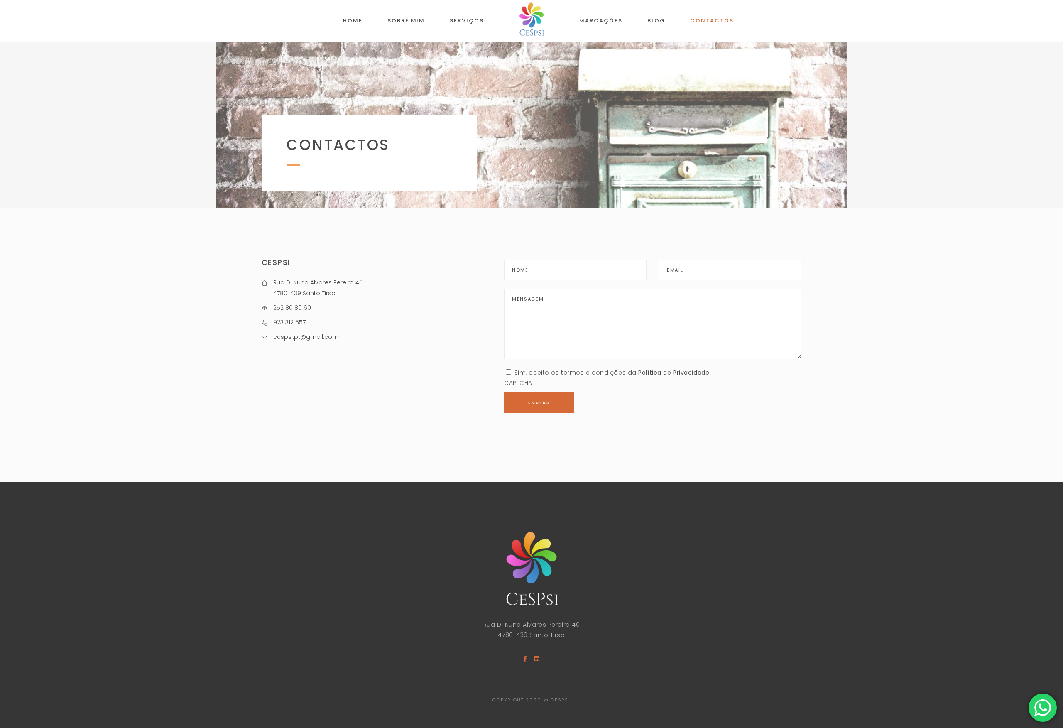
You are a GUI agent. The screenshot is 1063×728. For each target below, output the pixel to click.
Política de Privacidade (673, 372)
